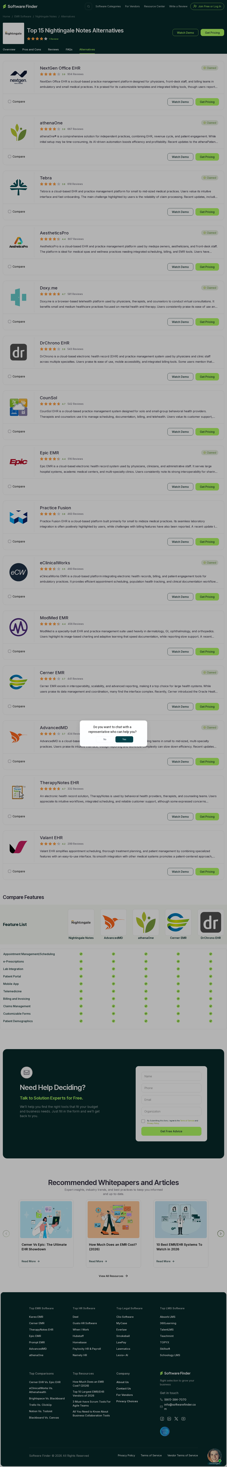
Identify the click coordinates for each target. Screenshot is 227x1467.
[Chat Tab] (113, 733)
